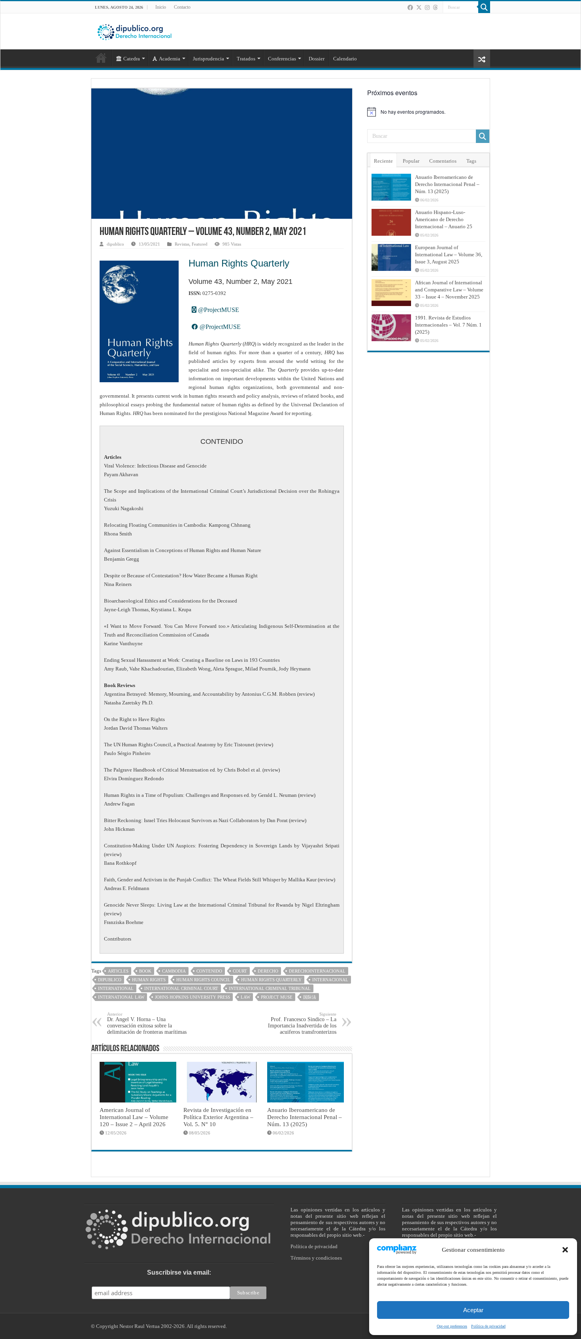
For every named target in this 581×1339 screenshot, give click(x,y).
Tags (471, 161)
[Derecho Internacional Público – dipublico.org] (134, 30)
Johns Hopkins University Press (192, 997)
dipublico (115, 244)
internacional (330, 979)
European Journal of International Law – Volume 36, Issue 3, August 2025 (448, 254)
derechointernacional (317, 971)
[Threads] (435, 7)
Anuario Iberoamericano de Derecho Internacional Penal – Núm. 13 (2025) (304, 1116)
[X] (419, 7)
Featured (200, 244)
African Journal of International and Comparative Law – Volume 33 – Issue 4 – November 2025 (449, 290)
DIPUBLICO (109, 979)
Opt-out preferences (452, 1326)
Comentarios (442, 161)
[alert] (428, 111)
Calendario (345, 59)
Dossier (316, 59)
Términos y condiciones (316, 1258)
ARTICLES (118, 971)
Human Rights (149, 979)
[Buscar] (484, 7)
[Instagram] (427, 7)
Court (240, 971)
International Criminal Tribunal (270, 988)
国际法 (309, 997)
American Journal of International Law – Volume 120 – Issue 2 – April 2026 (134, 1116)
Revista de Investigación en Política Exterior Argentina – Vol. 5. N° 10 (218, 1116)
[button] (565, 1250)
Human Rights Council (203, 979)
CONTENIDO (209, 971)
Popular (411, 161)
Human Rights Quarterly (239, 263)
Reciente (383, 161)
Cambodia (174, 971)
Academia (169, 59)
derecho (268, 971)
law (245, 997)
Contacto (182, 7)
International (116, 988)
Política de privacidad (488, 1326)
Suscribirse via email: (179, 1272)
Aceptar (473, 1310)
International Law (121, 997)
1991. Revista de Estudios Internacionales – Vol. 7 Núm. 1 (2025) (448, 325)
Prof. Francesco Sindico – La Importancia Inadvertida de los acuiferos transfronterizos (302, 1023)
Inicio (160, 7)
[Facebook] (410, 7)
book (145, 971)
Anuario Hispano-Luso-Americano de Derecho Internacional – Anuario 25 (443, 219)
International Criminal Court (181, 988)
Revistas (182, 244)
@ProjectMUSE (217, 309)
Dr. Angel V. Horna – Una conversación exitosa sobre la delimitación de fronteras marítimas (147, 1023)
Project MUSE (276, 997)
